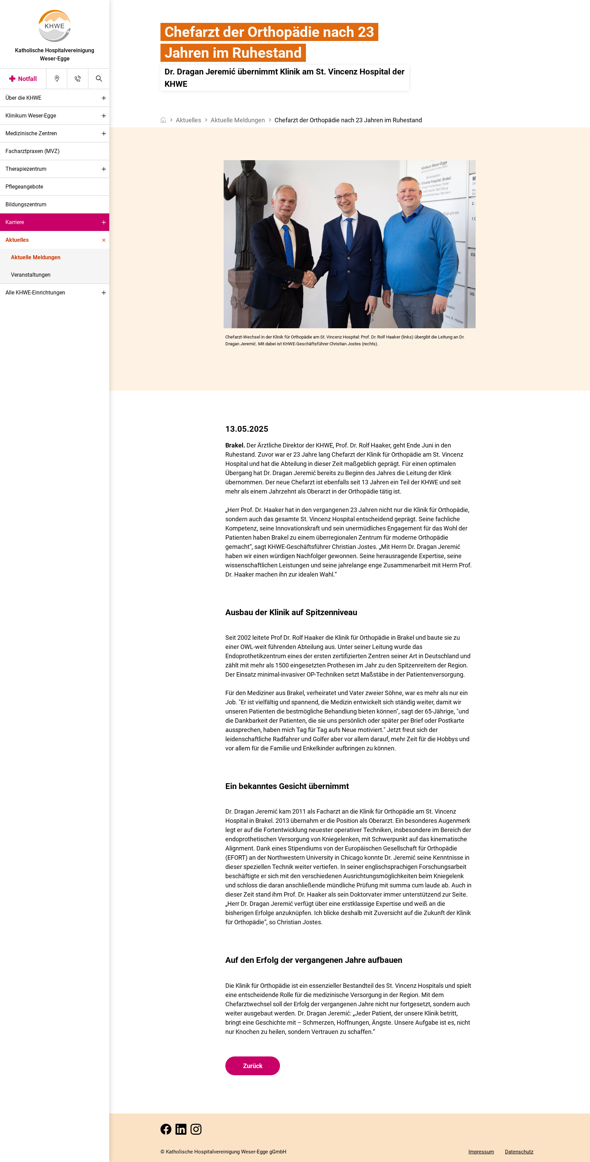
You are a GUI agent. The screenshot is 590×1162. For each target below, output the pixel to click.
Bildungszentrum (25, 204)
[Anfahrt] (56, 79)
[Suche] (98, 79)
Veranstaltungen (31, 275)
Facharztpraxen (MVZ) (32, 151)
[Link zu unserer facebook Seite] (167, 1131)
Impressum (481, 1152)
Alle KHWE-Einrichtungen (35, 292)
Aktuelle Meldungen (35, 257)
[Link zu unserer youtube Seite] (182, 1131)
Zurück (253, 1065)
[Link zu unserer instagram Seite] (197, 1131)
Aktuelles (17, 240)
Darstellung (26, 1154)
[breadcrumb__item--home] (163, 120)
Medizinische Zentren (31, 133)
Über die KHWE (23, 98)
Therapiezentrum (25, 169)
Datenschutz (519, 1152)
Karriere (14, 222)
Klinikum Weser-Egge (30, 115)
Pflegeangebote (24, 186)
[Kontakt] (77, 79)
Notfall (27, 78)
